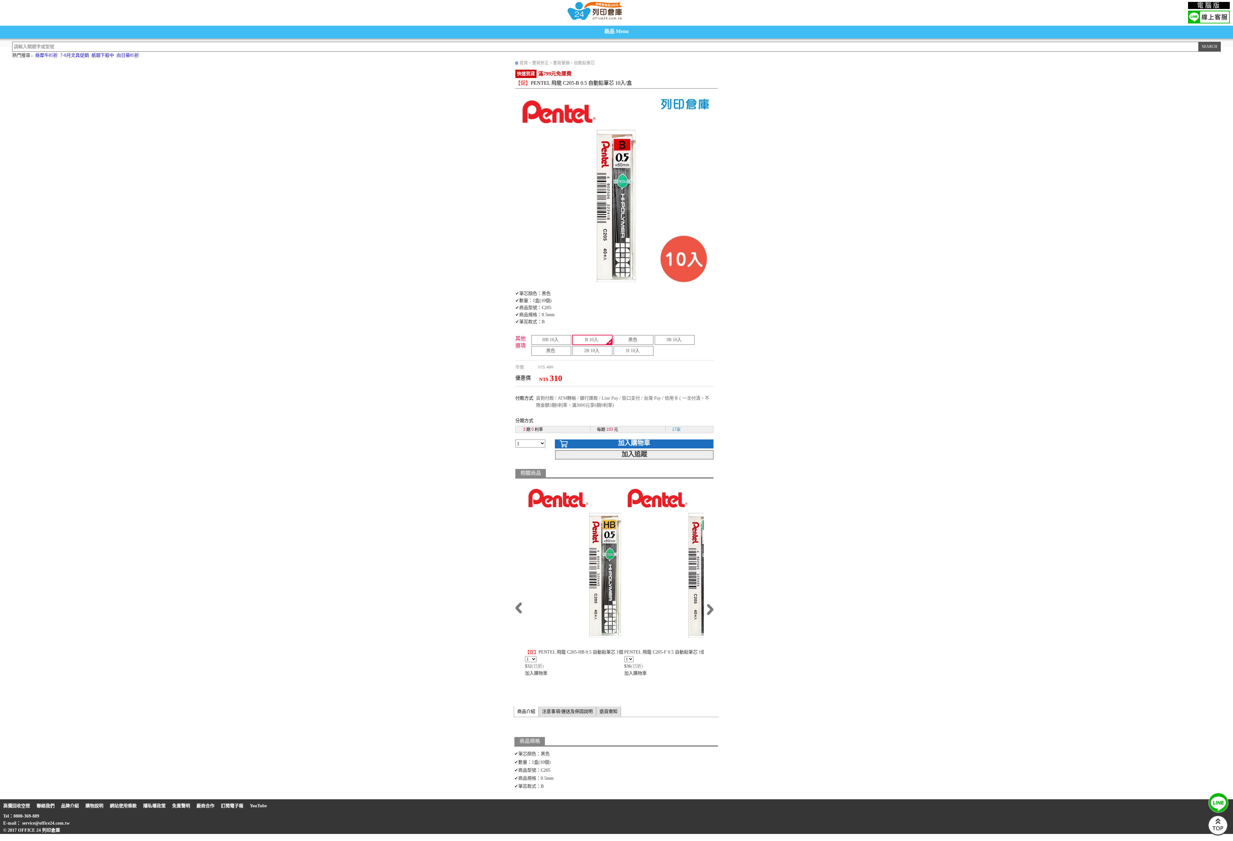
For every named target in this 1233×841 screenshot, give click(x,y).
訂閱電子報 (232, 805)
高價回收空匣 (16, 805)
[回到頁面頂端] (1218, 834)
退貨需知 (608, 711)
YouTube (258, 805)
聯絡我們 (46, 805)
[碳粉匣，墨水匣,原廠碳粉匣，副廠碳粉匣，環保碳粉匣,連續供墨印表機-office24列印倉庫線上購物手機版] (594, 19)
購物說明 (94, 805)
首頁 (524, 62)
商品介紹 (526, 711)
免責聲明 (181, 805)
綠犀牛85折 (46, 55)
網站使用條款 (123, 805)
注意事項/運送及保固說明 (567, 711)
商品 (616, 31)
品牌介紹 (70, 805)
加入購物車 (634, 443)
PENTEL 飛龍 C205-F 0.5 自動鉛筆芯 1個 (664, 652)
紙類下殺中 (103, 55)
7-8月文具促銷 (74, 55)
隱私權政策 (154, 805)
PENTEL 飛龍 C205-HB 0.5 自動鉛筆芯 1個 (574, 652)
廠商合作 (205, 805)
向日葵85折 (128, 55)
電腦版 (1209, 5)
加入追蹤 (634, 454)
